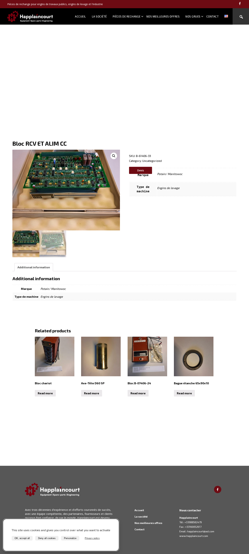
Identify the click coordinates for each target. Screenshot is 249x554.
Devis (140, 170)
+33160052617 (193, 526)
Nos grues (193, 16)
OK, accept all (22, 538)
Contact (212, 16)
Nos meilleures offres (163, 16)
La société (99, 16)
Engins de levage (168, 188)
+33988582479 (193, 522)
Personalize (70, 538)
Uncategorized (152, 160)
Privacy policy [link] (92, 538)
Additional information (33, 267)
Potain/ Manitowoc (169, 174)
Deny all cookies (47, 538)
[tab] (33, 267)
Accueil (80, 16)
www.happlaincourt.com (193, 535)
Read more (45, 393)
